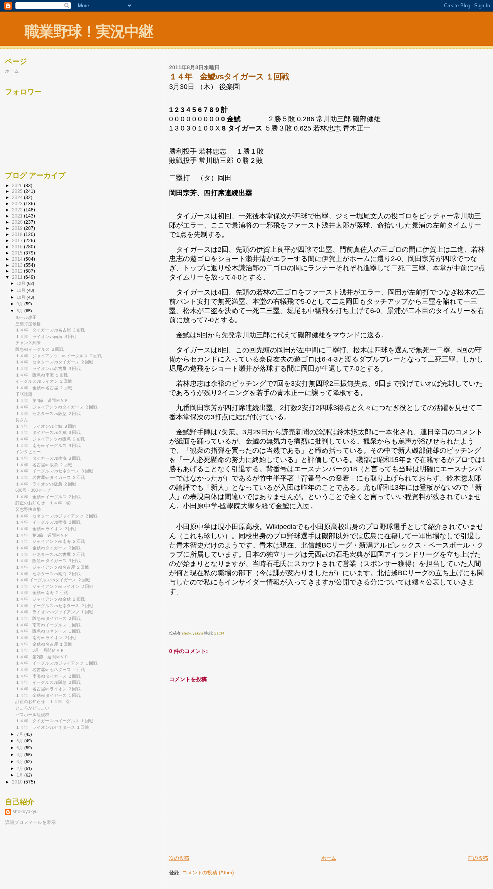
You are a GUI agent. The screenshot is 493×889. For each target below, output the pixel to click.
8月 (20, 310)
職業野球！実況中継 (89, 31)
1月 (20, 775)
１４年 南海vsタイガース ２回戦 (47, 676)
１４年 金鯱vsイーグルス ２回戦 (47, 496)
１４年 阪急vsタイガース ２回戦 (47, 618)
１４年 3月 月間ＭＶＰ (39, 650)
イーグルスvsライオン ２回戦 (43, 381)
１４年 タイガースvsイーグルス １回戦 (54, 720)
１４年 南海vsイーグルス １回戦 (47, 625)
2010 (18, 781)
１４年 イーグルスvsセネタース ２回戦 (54, 605)
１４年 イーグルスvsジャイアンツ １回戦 (56, 663)
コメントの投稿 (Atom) (208, 873)
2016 (18, 246)
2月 (20, 768)
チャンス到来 (28, 342)
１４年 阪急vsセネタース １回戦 (47, 631)
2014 (18, 258)
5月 (20, 747)
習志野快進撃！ (30, 509)
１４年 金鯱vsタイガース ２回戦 (47, 548)
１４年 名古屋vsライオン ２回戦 (47, 688)
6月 (20, 740)
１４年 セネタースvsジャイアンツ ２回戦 (56, 516)
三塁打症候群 (28, 323)
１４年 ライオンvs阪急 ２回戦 (45, 484)
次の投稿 (179, 858)
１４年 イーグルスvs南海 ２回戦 (47, 522)
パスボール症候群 (32, 714)
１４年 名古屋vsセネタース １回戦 (50, 669)
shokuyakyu (25, 811)
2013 (18, 265)
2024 (18, 197)
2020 (18, 221)
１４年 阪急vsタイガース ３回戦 (47, 560)
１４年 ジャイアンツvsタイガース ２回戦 (56, 407)
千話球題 (23, 394)
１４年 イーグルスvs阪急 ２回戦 (47, 682)
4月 (20, 754)
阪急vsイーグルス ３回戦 (39, 349)
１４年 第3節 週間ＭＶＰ (42, 535)
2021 (18, 215)
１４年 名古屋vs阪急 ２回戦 (43, 464)
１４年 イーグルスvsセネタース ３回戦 (54, 471)
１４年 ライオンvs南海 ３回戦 (45, 336)
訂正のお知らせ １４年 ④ (42, 503)
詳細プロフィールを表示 (30, 822)
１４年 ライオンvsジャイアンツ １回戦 (54, 611)
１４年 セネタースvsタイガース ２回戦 (54, 362)
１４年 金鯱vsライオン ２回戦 (45, 528)
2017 (18, 240)
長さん (21, 419)
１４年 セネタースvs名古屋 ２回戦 (50, 554)
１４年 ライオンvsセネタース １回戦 (52, 727)
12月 (22, 283)
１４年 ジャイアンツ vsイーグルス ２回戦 (58, 355)
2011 (18, 277)
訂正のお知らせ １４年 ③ (42, 701)
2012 (18, 270)
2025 (18, 191)
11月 (22, 290)
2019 (18, 228)
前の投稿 (478, 858)
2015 (18, 252)
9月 (20, 303)
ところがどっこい (32, 708)
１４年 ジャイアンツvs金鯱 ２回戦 (50, 599)
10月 (22, 297)
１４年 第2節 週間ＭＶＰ (42, 657)
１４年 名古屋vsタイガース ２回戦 (50, 477)
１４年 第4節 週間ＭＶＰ (42, 400)
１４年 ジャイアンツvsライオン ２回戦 (54, 586)
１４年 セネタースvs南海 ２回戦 (47, 573)
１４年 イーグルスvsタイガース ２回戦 (52, 580)
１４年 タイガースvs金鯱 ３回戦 (47, 432)
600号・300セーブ (32, 490)
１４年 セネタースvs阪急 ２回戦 (47, 413)
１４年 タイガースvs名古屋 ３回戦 (50, 330)
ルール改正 (26, 317)
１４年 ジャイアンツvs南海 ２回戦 (50, 541)
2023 (18, 203)
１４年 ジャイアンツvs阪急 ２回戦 (50, 439)
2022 (18, 209)
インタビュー (28, 451)
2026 (18, 185)
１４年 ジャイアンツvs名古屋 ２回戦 (52, 567)
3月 (20, 761)
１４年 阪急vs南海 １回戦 (41, 375)
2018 (18, 234)
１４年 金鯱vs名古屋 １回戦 (43, 644)
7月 (20, 734)
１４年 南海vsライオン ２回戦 (45, 637)
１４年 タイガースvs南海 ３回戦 (47, 458)
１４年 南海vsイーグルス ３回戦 (47, 445)
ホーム (328, 858)
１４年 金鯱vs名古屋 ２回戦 (43, 387)
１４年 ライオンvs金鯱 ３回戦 (45, 426)
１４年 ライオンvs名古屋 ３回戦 (47, 368)
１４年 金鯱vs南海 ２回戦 (41, 592)
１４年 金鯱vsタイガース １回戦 (47, 695)
